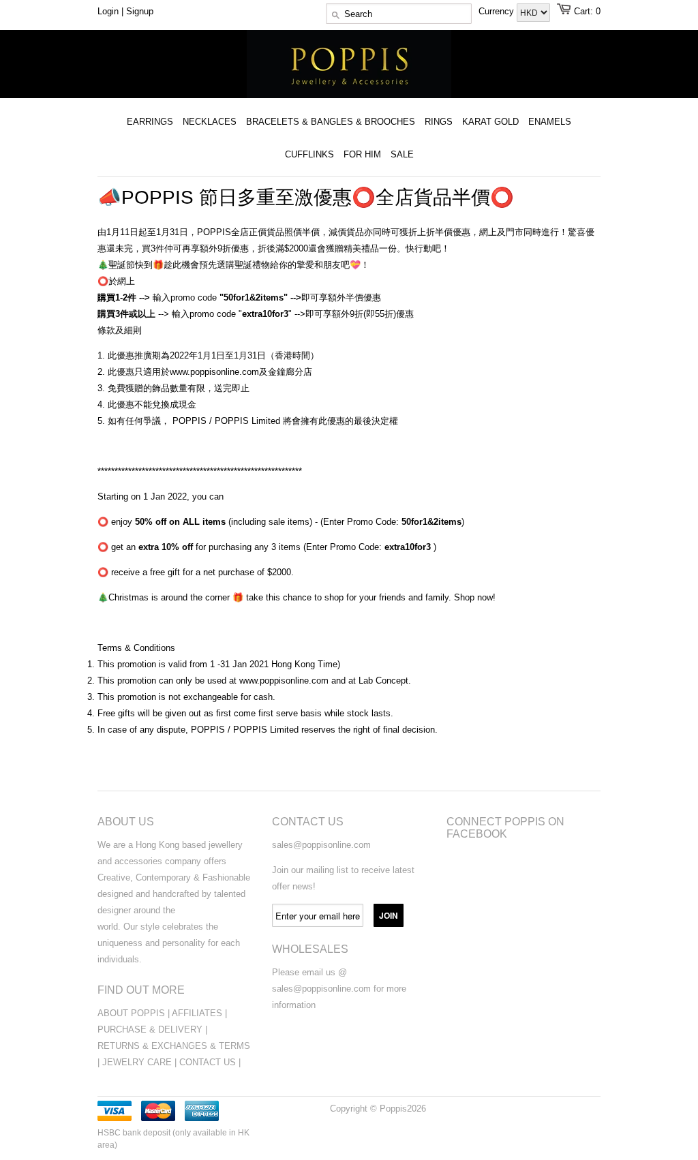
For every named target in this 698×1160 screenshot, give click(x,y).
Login (108, 11)
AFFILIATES (197, 1013)
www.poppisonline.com (214, 372)
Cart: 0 (587, 11)
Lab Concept (383, 680)
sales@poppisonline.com (321, 845)
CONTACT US (209, 1062)
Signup (139, 11)
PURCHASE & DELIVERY (149, 1029)
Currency (498, 11)
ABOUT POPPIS (131, 1013)
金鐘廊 (281, 372)
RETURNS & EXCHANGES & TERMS (173, 1046)
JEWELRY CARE (138, 1062)
